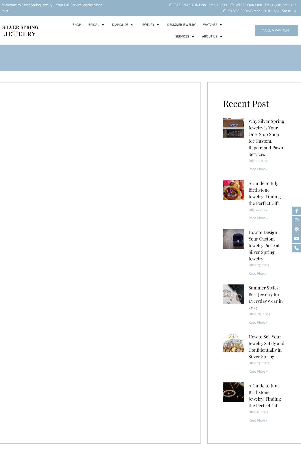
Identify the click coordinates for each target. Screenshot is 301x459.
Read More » (258, 169)
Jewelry (147, 25)
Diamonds (120, 25)
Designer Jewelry (181, 25)
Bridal (93, 25)
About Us (209, 36)
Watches (210, 25)
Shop (77, 25)
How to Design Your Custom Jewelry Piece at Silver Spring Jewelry (264, 245)
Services (182, 36)
